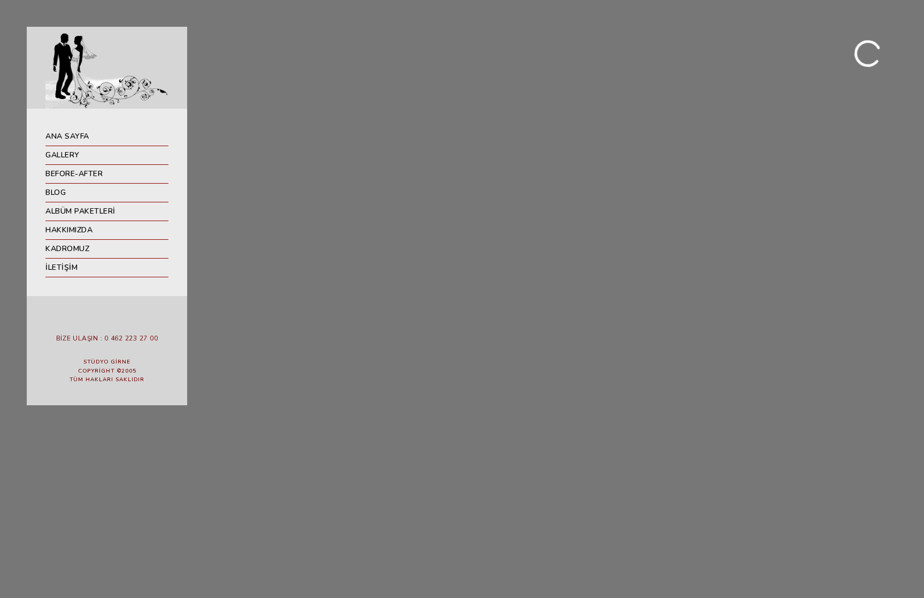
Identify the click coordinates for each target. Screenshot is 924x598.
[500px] (131, 320)
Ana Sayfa (67, 136)
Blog (55, 192)
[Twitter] (99, 320)
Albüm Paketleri (80, 211)
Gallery (62, 155)
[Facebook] (83, 320)
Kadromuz (67, 249)
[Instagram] (115, 320)
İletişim (61, 267)
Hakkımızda (69, 230)
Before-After (74, 174)
